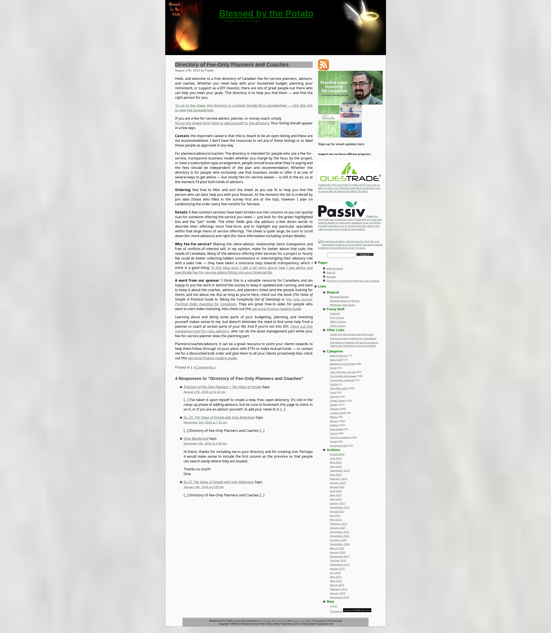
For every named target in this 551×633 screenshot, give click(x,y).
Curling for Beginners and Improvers (352, 334)
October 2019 (338, 560)
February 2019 (338, 589)
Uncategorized (339, 445)
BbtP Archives (335, 268)
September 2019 (340, 564)
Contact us (336, 611)
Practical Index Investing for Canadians (353, 338)
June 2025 (336, 458)
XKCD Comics (337, 325)
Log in (333, 605)
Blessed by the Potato (266, 13)
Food (333, 392)
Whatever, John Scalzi (342, 304)
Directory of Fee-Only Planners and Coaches (232, 65)
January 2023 (338, 482)
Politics (334, 425)
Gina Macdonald (196, 438)
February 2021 (338, 523)
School (334, 433)
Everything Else (339, 388)
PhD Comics (337, 317)
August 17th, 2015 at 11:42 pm (205, 392)
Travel (333, 441)
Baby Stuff (336, 359)
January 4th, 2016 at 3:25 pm (204, 487)
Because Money (339, 296)
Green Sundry (338, 400)
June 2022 (336, 491)
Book (333, 367)
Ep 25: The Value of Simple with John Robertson (219, 482)
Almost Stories (338, 355)
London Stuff (337, 412)
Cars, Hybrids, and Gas (343, 372)
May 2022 (336, 495)
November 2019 (339, 556)
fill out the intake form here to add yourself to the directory (222, 123)
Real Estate (336, 429)
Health (334, 404)
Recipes (331, 276)
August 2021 (337, 511)
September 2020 (340, 544)
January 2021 (338, 527)
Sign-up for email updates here (341, 144)
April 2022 (336, 499)
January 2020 (338, 552)
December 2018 (339, 597)
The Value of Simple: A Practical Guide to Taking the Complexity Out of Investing (354, 344)
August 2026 (337, 454)
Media (333, 416)
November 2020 (339, 535)
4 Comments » (204, 367)
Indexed (335, 313)
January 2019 (338, 593)
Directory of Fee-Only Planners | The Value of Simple (223, 386)
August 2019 (337, 568)
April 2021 (336, 519)
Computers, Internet (342, 380)
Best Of (331, 272)
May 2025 (336, 462)
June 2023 (336, 474)
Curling (334, 384)
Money (334, 421)
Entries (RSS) (280, 620)
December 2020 (339, 531)
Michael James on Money (345, 300)
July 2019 (335, 572)
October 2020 (338, 540)
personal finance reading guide (276, 308)
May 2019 (336, 576)
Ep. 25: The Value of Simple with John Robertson (219, 417)
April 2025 (336, 466)
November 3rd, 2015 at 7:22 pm (205, 422)
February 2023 (338, 478)
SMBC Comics (338, 321)
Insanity (334, 408)
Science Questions (340, 437)
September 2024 (340, 470)
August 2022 (337, 486)
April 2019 (336, 580)
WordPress (265, 620)
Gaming (334, 396)
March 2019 (337, 585)
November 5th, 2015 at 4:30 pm (205, 443)
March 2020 (337, 548)
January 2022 (338, 503)
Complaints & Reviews (343, 376)
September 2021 (340, 507)
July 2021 (335, 515)
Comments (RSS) (301, 620)
